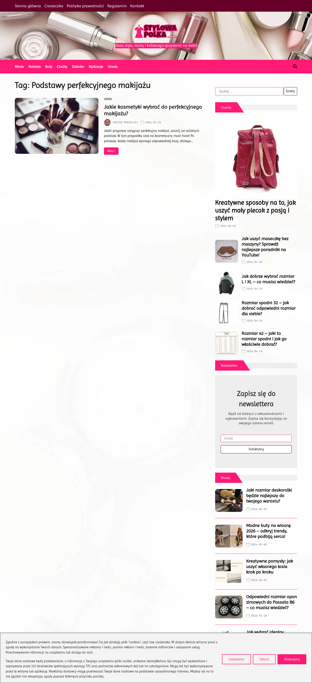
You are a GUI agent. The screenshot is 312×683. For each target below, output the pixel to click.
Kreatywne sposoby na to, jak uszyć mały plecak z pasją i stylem (255, 210)
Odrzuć (264, 659)
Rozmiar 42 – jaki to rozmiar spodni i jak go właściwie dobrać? (264, 339)
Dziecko (78, 66)
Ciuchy (62, 66)
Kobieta (35, 66)
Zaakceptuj (292, 659)
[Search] (295, 66)
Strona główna (28, 5)
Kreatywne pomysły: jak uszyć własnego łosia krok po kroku (269, 566)
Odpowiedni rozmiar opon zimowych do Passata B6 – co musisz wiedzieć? (271, 602)
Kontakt (137, 5)
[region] (156, 658)
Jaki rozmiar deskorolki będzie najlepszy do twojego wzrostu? (269, 495)
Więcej (111, 150)
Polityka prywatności (85, 5)
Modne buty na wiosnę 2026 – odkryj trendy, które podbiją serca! (268, 531)
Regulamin (117, 5)
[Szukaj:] (249, 91)
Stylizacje (96, 66)
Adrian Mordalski (125, 122)
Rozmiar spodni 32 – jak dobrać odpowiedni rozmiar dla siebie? (269, 308)
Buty (48, 66)
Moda (19, 66)
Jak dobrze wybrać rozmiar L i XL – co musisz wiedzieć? (268, 279)
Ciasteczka (53, 5)
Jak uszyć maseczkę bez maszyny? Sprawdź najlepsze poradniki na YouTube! (265, 247)
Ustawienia (236, 659)
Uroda (113, 66)
